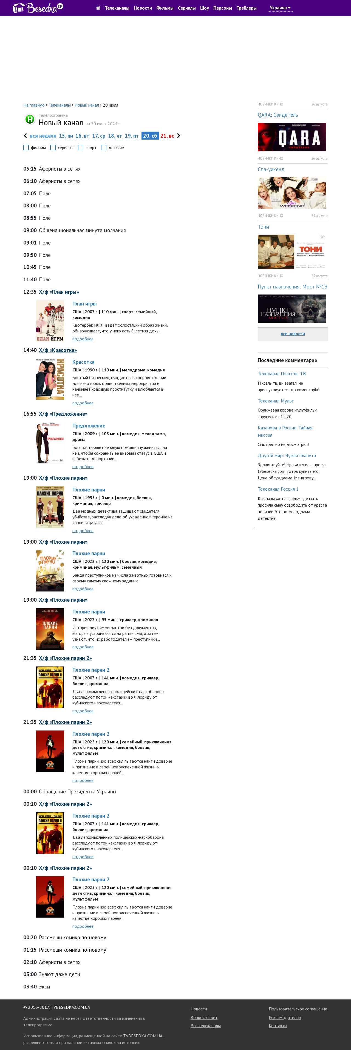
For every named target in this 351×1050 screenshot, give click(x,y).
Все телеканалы (206, 1025)
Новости (143, 8)
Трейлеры (246, 8)
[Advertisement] (175, 58)
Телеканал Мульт (276, 401)
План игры (84, 303)
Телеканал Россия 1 (278, 489)
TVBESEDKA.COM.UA (70, 1007)
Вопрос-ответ (204, 1017)
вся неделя (43, 135)
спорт (91, 147)
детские (116, 147)
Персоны (222, 8)
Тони (263, 226)
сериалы (65, 147)
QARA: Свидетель (278, 114)
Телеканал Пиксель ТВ (282, 373)
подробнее (83, 338)
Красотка (83, 361)
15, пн (66, 135)
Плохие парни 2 (91, 669)
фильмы (38, 147)
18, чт (115, 135)
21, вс (167, 135)
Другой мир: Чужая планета (287, 455)
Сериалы (187, 8)
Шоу (204, 8)
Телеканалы (117, 8)
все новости (293, 333)
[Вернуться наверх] (341, 1033)
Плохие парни (88, 489)
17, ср (98, 135)
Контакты (278, 1025)
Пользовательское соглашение (298, 1009)
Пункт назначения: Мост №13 (292, 286)
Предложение (88, 425)
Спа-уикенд (271, 169)
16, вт (82, 135)
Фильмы (165, 8)
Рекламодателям (285, 1017)
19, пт (132, 135)
